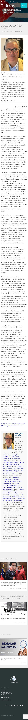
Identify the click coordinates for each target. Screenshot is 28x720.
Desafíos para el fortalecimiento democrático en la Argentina (13, 491)
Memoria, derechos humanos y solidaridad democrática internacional (13, 464)
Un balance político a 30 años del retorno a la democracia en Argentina (13, 496)
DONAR (24, 5)
